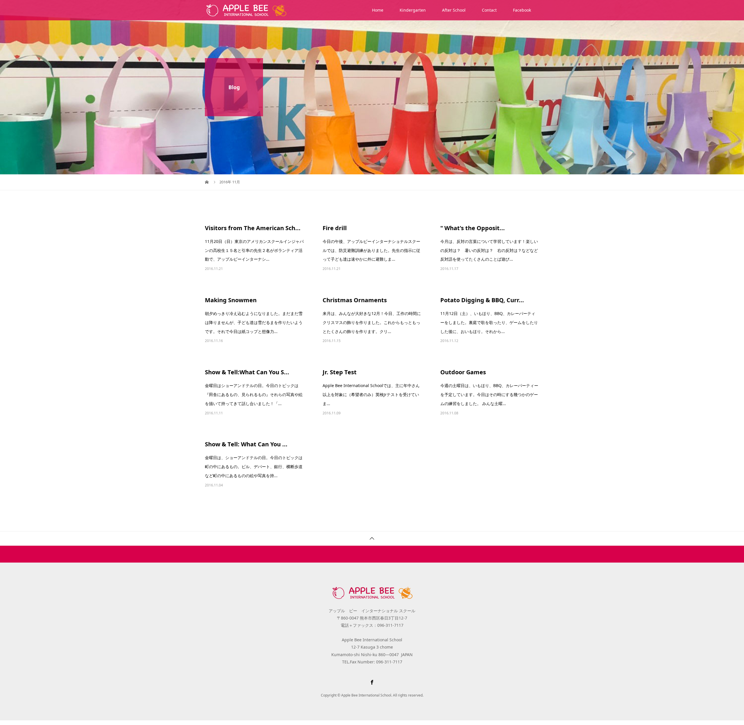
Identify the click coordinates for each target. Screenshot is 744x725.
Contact (489, 10)
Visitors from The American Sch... (253, 228)
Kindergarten (413, 10)
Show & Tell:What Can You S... (247, 372)
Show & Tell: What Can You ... (246, 444)
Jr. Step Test (340, 372)
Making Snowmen (231, 300)
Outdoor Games (463, 372)
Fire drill (335, 228)
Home (377, 10)
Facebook (522, 10)
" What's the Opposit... (472, 228)
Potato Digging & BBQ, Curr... (482, 300)
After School (454, 10)
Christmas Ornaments (355, 300)
